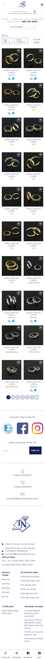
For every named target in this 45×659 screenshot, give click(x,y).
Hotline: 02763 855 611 (22, 475)
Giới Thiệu (6, 584)
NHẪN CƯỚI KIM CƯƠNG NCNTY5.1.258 (33, 106)
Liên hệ (5, 597)
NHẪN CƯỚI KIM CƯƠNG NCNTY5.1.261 (11, 71)
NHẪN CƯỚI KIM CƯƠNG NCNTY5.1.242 (11, 175)
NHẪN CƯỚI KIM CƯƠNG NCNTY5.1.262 (33, 210)
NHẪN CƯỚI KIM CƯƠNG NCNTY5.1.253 (33, 141)
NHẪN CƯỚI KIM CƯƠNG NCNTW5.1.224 (11, 314)
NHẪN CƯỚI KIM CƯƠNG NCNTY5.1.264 (33, 175)
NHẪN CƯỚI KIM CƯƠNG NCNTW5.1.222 (11, 383)
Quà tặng (6, 588)
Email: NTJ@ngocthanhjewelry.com (22, 499)
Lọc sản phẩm (36, 41)
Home (5, 19)
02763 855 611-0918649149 (16, 551)
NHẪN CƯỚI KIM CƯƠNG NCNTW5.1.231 (33, 279)
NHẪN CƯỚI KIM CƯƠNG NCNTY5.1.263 (11, 210)
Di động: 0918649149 (22, 487)
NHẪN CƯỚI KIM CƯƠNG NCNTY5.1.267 (33, 245)
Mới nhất (5, 592)
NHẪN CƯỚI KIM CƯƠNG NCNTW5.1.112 (33, 383)
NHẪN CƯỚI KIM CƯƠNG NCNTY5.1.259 (11, 106)
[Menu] (4, 4)
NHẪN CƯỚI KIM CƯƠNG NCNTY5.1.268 (11, 245)
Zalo (39, 657)
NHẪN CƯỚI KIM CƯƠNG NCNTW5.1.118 (33, 314)
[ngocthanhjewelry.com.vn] (23, 4)
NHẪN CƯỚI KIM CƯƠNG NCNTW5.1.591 (11, 348)
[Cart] (42, 4)
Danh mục (17, 657)
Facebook (28, 657)
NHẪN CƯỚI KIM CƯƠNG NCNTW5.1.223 (33, 348)
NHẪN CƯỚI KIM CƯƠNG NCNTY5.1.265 (11, 279)
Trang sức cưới (20, 19)
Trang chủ (6, 579)
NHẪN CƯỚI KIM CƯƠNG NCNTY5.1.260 (33, 71)
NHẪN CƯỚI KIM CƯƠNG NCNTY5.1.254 (11, 141)
